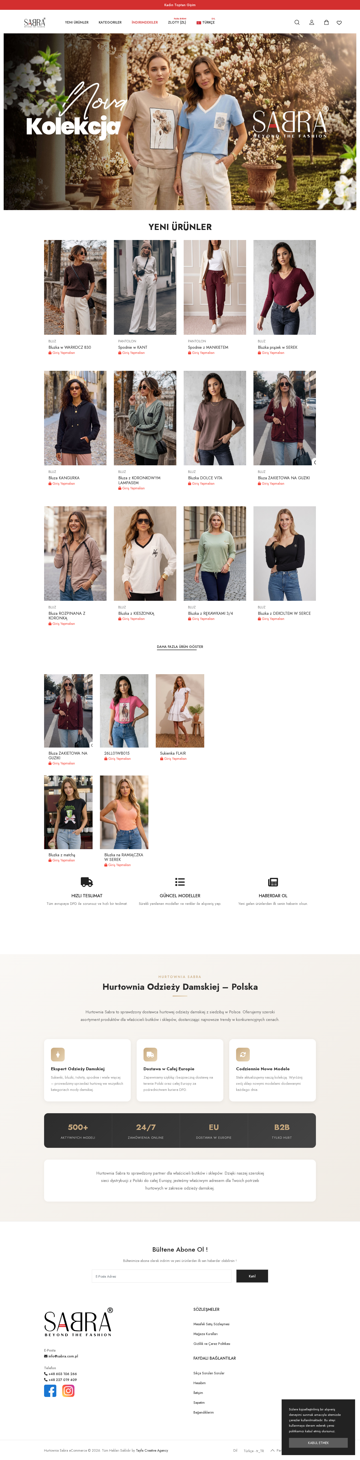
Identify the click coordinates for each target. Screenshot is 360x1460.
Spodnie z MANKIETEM (208, 347)
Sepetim (199, 1402)
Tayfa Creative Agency (152, 1450)
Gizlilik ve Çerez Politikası (211, 1343)
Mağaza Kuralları (205, 1333)
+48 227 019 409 (62, 1379)
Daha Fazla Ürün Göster (180, 646)
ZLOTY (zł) (177, 22)
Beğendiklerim (203, 1412)
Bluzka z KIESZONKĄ (136, 613)
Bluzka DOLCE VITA (205, 478)
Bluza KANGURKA (64, 478)
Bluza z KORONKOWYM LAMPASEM (139, 480)
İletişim (198, 1392)
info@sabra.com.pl (63, 1356)
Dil (235, 1450)
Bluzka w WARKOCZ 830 (69, 347)
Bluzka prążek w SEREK (277, 347)
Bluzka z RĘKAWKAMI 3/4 (210, 613)
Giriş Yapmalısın (63, 352)
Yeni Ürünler (76, 22)
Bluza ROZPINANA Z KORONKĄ (66, 616)
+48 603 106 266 (62, 1373)
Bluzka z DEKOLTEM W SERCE (284, 613)
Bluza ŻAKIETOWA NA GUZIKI (284, 478)
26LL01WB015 (117, 753)
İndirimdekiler (145, 22)
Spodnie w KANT (132, 347)
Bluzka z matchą (61, 855)
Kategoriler (110, 22)
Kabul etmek (318, 1442)
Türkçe (208, 22)
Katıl (252, 1276)
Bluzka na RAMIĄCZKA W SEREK (123, 857)
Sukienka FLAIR (173, 753)
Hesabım (199, 1382)
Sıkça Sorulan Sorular (209, 1373)
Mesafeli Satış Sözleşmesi (211, 1324)
